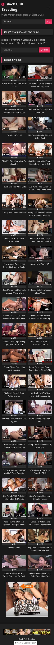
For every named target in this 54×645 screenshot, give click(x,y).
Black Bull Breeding (12, 7)
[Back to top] (45, 636)
